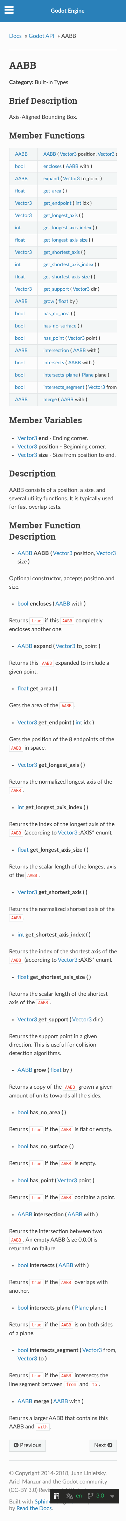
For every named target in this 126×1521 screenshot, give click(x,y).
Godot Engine (68, 11)
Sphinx (43, 1502)
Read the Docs (34, 1508)
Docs (15, 36)
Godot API (41, 36)
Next (100, 1445)
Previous (30, 1445)
